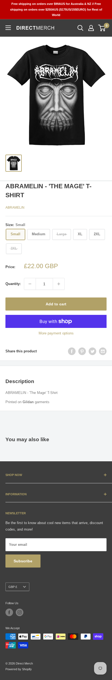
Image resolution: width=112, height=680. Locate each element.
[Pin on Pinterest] (82, 351)
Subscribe (23, 561)
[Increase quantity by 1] (58, 284)
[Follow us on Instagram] (19, 612)
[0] (102, 28)
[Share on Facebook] (72, 351)
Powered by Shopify (18, 669)
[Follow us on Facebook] (9, 612)
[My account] (91, 28)
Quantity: (13, 284)
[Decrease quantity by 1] (30, 284)
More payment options (56, 333)
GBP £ (12, 586)
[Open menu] (8, 28)
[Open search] (80, 28)
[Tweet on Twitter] (92, 351)
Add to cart (56, 304)
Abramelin (14, 207)
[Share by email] (103, 351)
